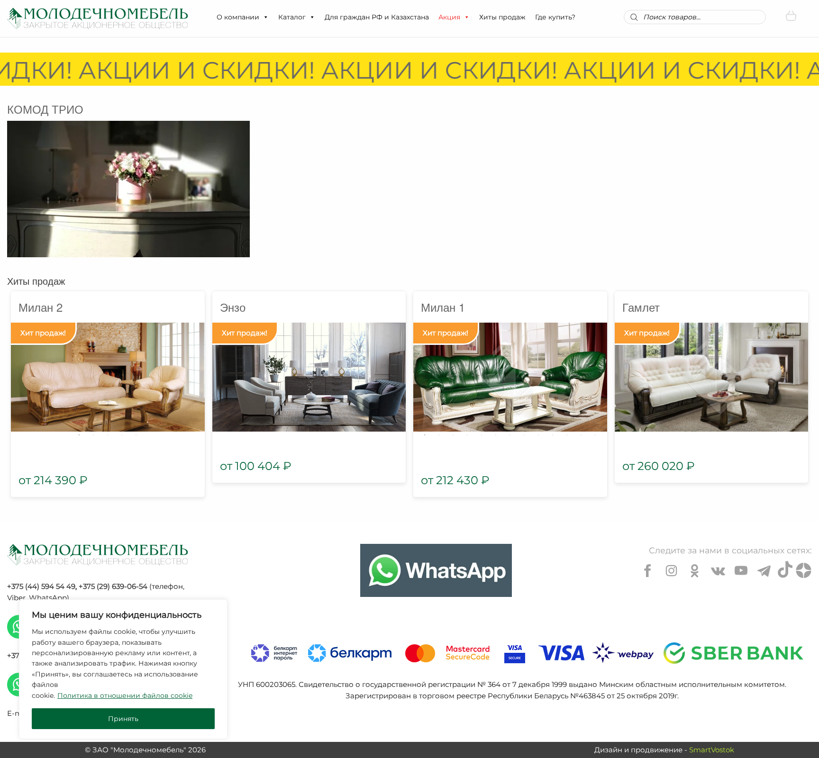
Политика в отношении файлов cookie (124, 695)
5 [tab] (136, 435)
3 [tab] (107, 435)
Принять (123, 718)
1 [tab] (79, 435)
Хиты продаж (502, 17)
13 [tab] (595, 435)
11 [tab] (567, 435)
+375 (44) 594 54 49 (41, 586)
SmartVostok (711, 749)
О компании (238, 17)
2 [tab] (93, 435)
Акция (449, 17)
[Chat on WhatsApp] (436, 570)
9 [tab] (538, 435)
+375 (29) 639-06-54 (113, 586)
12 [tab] (581, 435)
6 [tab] (495, 435)
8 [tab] (524, 435)
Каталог (292, 17)
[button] (265, 17)
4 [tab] (122, 435)
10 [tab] (552, 435)
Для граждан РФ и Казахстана (377, 17)
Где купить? (555, 17)
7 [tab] (510, 435)
